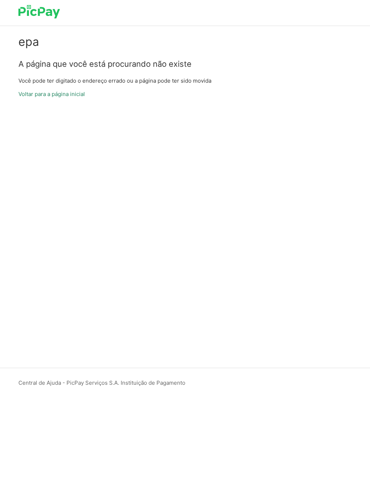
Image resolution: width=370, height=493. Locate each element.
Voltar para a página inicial (51, 94)
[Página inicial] (39, 16)
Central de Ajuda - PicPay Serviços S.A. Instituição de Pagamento (101, 382)
